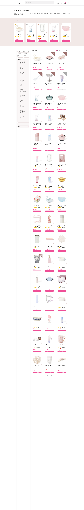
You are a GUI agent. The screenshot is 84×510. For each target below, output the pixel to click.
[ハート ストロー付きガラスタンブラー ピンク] (37, 117)
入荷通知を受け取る (49, 69)
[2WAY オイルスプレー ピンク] (49, 318)
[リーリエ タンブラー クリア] (49, 158)
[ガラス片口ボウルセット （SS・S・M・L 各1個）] (37, 338)
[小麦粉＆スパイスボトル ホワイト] (49, 359)
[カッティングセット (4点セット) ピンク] (62, 158)
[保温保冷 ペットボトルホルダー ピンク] (37, 137)
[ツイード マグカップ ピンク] (62, 338)
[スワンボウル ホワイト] (37, 57)
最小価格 (18, 55)
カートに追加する (38, 69)
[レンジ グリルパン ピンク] (49, 57)
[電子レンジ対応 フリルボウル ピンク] (62, 97)
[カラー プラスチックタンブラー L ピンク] (37, 158)
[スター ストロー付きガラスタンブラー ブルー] (37, 97)
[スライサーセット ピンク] (62, 57)
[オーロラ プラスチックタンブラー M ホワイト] (49, 117)
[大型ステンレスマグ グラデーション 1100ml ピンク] (49, 338)
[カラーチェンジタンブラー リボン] (49, 137)
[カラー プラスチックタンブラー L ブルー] (62, 318)
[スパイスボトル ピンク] (37, 179)
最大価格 (25, 55)
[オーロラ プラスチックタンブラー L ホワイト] (49, 179)
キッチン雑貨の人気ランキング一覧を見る (64, 43)
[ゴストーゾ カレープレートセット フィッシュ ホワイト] (62, 117)
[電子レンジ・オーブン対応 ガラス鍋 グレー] (49, 97)
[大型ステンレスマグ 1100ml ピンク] (62, 77)
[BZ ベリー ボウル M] (37, 318)
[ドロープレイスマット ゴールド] (37, 359)
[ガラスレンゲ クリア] (37, 77)
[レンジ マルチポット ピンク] (62, 137)
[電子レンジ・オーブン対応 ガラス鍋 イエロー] (62, 179)
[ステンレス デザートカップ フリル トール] (49, 77)
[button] (28, 51)
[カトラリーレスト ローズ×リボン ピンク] (62, 359)
